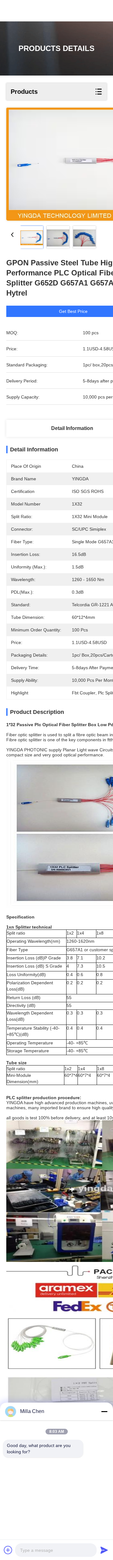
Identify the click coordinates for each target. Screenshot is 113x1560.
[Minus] (104, 1411)
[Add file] (8, 1550)
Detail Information (72, 428)
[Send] (104, 1550)
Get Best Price (73, 311)
